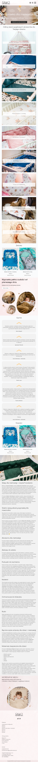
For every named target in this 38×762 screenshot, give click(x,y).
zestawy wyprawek (9, 520)
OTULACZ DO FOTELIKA (19, 208)
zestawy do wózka (18, 543)
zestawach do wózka (10, 552)
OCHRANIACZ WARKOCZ (19, 161)
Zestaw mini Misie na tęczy (10, 271)
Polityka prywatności (6, 739)
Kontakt (3, 732)
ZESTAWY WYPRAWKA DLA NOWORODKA (19, 42)
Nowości (3, 729)
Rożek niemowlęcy (5, 614)
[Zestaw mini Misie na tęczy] (10, 259)
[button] (1, 15)
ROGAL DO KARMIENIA (19, 184)
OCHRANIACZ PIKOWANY (19, 137)
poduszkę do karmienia (18, 566)
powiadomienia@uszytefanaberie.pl (9, 750)
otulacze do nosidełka (9, 543)
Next (35, 259)
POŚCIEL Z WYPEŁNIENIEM (19, 66)
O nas (3, 743)
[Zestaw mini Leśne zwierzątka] (27, 259)
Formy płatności (5, 740)
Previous (3, 259)
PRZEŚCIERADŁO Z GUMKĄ (19, 113)
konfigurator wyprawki (12, 523)
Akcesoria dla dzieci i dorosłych (8, 728)
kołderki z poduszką (13, 586)
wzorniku (14, 651)
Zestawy (3, 725)
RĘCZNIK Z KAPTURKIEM (19, 232)
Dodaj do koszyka (10, 275)
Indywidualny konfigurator (7, 724)
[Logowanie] (30, 2)
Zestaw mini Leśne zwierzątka (27, 271)
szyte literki (28, 543)
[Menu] (35, 3)
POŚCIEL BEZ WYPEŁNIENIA (19, 90)
